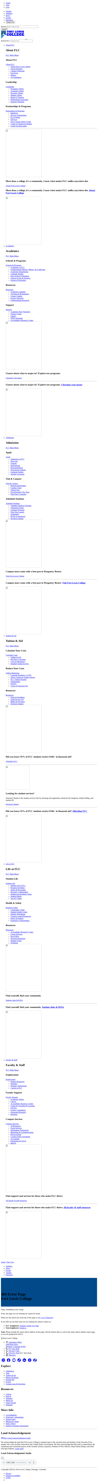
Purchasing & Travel (18, 1141)
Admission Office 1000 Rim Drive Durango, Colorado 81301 (16, 1344)
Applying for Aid (17, 699)
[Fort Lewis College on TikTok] (19, 1361)
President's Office (17, 89)
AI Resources (16, 1126)
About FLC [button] (10, 45)
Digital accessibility (13, 1476)
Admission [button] (10, 438)
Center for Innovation (19, 126)
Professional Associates (19, 100)
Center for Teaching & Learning (23, 1106)
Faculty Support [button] (12, 1097)
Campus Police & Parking (20, 1137)
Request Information (18, 486)
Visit (7, 5)
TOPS (8, 1478)
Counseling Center (18, 910)
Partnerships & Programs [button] (15, 111)
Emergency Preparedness (20, 921)
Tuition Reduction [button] (12, 673)
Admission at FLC (17, 459)
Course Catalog (16, 296)
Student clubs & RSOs (14, 1000)
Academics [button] (10, 246)
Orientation (15, 514)
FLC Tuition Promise (19, 680)
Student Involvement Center (21, 894)
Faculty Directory (17, 298)
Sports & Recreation (18, 890)
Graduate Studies (17, 274)
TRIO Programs (17, 318)
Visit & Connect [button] (12, 484)
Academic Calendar (18, 292)
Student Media (16, 896)
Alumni (8, 11)
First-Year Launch (17, 512)
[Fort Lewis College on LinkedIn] (24, 1361)
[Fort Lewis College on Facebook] (8, 1361)
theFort (13, 1143)
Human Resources (17, 1082)
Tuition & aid (11, 1375)
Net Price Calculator (18, 659)
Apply (8, 3)
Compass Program (17, 510)
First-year (14, 461)
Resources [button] (10, 290)
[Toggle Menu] (26, 39)
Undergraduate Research (20, 300)
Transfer (14, 463)
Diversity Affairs (17, 93)
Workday (14, 1084)
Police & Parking (17, 918)
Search (3, 27)
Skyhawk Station (17, 519)
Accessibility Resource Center (22, 320)
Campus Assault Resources (21, 916)
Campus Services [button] (12, 1124)
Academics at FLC (18, 267)
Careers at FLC (16, 1088)
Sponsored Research (18, 1112)
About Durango (16, 69)
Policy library (11, 1424)
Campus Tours (16, 488)
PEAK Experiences (18, 516)
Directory (9, 20)
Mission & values (12, 1421)
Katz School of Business (20, 276)
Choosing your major (14, 378)
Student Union (16, 941)
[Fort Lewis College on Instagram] (3, 1361)
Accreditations (16, 77)
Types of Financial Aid (19, 686)
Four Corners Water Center (21, 122)
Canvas (13, 1102)
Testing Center (16, 314)
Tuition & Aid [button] (11, 636)
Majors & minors (12, 1378)
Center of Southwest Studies (21, 124)
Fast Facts (14, 73)
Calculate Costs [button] (11, 655)
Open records (11, 1403)
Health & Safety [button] (12, 908)
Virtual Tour (15, 490)
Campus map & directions (15, 1384)
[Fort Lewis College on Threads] (30, 1361)
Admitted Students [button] (13, 503)
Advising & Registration (20, 294)
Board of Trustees (17, 97)
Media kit (9, 1401)
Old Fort (14, 120)
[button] (16, 1438)
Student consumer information (17, 1426)
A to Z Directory (47, 1318)
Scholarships (15, 682)
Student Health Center (19, 912)
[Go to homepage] (13, 39)
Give (7, 7)
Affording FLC (11, 761)
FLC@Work (15, 117)
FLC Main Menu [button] (12, 55)
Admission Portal (17, 508)
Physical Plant (16, 1135)
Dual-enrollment (17, 468)
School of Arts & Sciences (20, 278)
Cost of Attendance (18, 662)
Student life (10, 1380)
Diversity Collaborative (19, 892)
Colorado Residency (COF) (21, 675)
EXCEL (14, 1108)
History (13, 75)
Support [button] (9, 310)
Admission (10, 1371)
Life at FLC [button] (10, 864)
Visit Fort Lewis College (15, 576)
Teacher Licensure (17, 474)
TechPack (14, 943)
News (8, 16)
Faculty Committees (18, 1110)
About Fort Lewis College (20, 67)
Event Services (16, 1128)
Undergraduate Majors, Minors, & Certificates (28, 270)
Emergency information (15, 1417)
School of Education (18, 280)
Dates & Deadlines (18, 697)
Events (8, 18)
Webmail (9, 1405)
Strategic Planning (17, 102)
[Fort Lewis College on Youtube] (14, 1361)
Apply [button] (8, 457)
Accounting (15, 1139)
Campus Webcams (17, 71)
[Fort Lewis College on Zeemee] (35, 1361)
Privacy (8, 1473)
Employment (10, 1419)
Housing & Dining (18, 888)
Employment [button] (10, 1079)
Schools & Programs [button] (13, 265)
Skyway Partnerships (18, 115)
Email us (23, 1328)
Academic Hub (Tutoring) (20, 312)
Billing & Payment (18, 702)
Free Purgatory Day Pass (20, 492)
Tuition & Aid (16, 657)
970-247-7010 (14, 1353)
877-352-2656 (14, 1349)
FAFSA (13, 684)
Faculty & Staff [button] (11, 1060)
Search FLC (5, 41)
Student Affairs (16, 95)
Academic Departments (19, 272)
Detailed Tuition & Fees (20, 664)
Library (13, 316)
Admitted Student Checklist (21, 506)
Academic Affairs (17, 91)
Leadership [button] (10, 87)
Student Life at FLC (18, 886)
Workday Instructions (19, 1086)
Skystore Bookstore (18, 939)
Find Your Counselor (18, 494)
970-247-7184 (14, 1351)
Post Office (15, 936)
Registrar (14, 1114)
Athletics (9, 13)
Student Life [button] (10, 883)
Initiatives (14, 113)
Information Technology (20, 1130)
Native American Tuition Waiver (23, 677)
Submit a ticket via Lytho (29, 1326)
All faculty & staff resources (16, 1201)
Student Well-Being (18, 914)
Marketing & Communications (22, 1132)
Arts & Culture (16, 898)
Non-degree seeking (18, 470)
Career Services (16, 934)
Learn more (19, 1449)
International (15, 466)
